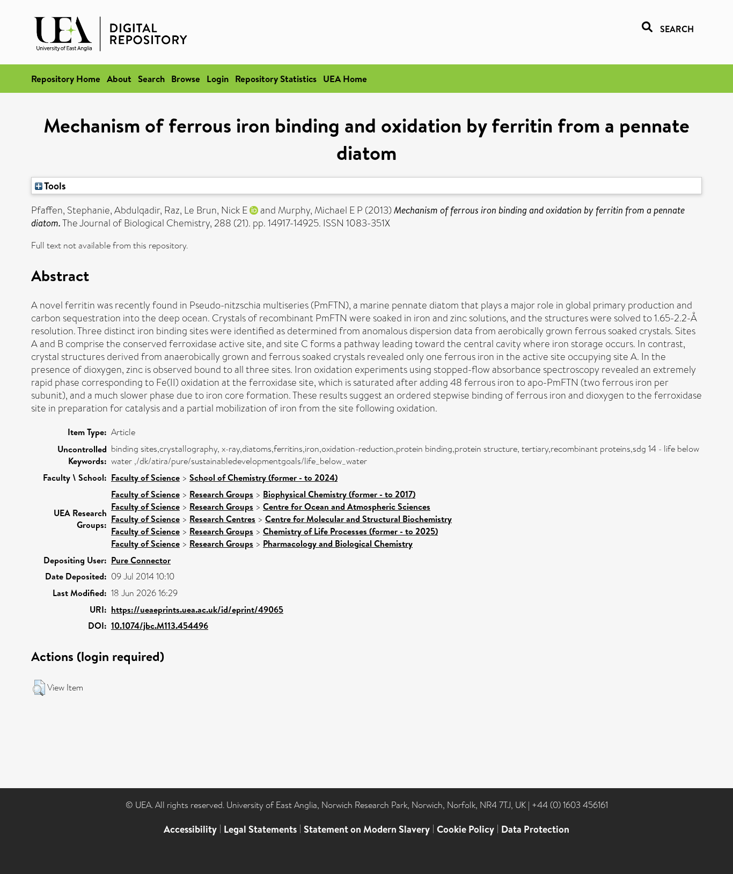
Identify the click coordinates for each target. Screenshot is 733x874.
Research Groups (221, 494)
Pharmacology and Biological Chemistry (338, 543)
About (119, 78)
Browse (185, 78)
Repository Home (65, 78)
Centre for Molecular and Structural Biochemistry (358, 519)
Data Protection (535, 829)
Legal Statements (260, 829)
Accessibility (190, 829)
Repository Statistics (276, 78)
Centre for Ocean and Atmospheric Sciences (346, 506)
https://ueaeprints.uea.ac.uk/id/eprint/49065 (197, 609)
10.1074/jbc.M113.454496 (159, 625)
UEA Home (345, 78)
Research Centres (222, 519)
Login (218, 78)
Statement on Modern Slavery (367, 829)
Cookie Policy (465, 829)
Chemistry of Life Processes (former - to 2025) (350, 531)
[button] (39, 688)
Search (151, 78)
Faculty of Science (145, 477)
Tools (54, 186)
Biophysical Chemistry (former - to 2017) (339, 494)
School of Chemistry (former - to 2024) (263, 477)
